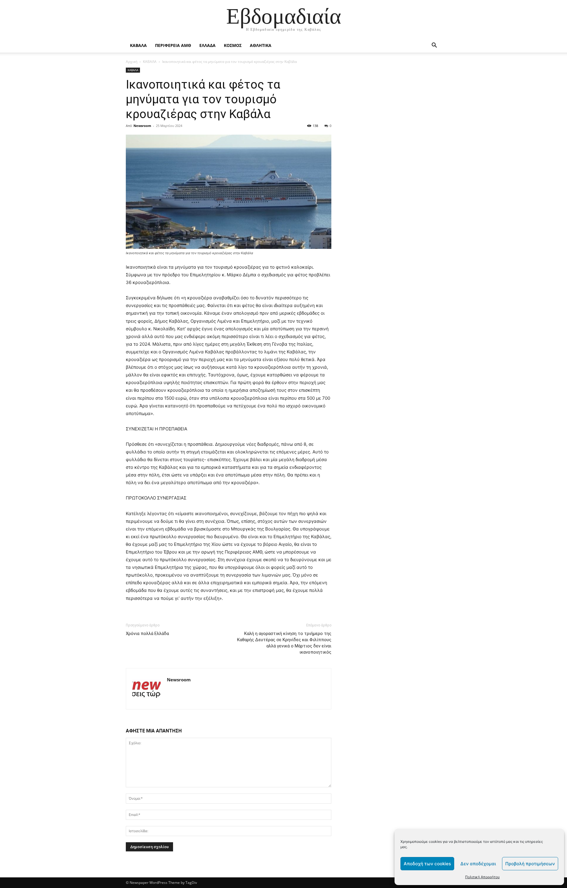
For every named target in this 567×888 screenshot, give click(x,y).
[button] (434, 46)
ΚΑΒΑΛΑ (138, 45)
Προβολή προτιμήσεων (530, 863)
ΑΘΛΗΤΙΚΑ (260, 45)
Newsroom (142, 125)
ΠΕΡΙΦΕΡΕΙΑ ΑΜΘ (173, 45)
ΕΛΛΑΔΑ (207, 45)
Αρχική (131, 61)
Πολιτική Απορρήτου (482, 877)
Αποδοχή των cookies (427, 863)
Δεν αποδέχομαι (478, 863)
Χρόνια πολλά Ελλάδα (147, 633)
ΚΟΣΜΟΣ (233, 45)
